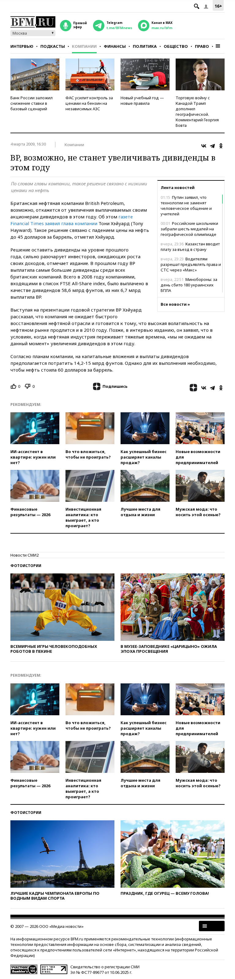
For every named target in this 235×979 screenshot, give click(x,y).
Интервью (21, 46)
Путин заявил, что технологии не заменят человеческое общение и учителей (186, 206)
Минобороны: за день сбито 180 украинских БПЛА (189, 285)
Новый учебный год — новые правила (142, 100)
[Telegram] (212, 145)
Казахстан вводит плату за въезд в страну (190, 246)
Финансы (115, 46)
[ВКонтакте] (203, 145)
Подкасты (52, 46)
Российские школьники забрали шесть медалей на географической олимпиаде (189, 229)
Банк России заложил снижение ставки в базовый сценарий (31, 103)
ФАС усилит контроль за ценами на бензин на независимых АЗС (89, 103)
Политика (145, 46)
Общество (176, 46)
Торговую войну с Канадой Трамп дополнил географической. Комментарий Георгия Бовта (197, 111)
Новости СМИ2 (24, 555)
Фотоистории (25, 565)
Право (202, 46)
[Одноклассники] (221, 145)
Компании (84, 46)
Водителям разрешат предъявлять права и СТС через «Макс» (191, 264)
